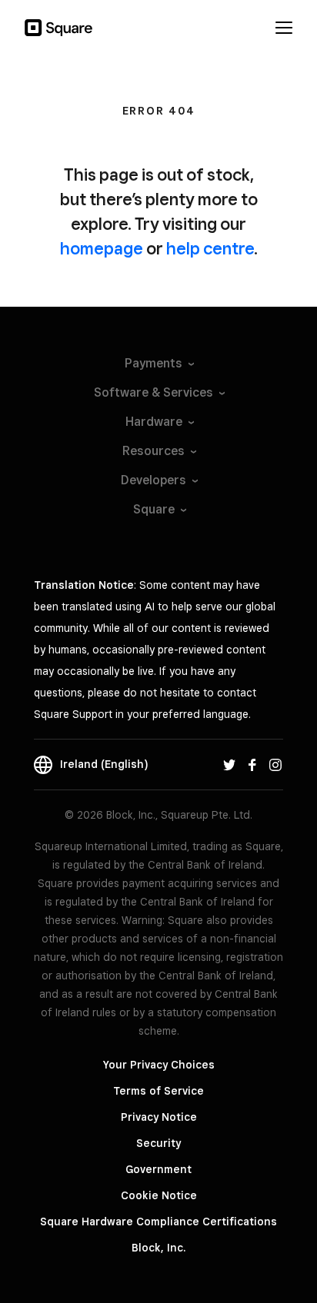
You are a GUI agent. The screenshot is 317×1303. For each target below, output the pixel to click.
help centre (210, 248)
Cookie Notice (159, 1195)
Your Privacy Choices (159, 1065)
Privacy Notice (159, 1117)
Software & (153, 392)
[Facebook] (252, 764)
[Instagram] (275, 764)
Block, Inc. (158, 1248)
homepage (101, 248)
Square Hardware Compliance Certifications (158, 1221)
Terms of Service (158, 1091)
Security (158, 1143)
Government (158, 1169)
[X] (229, 764)
